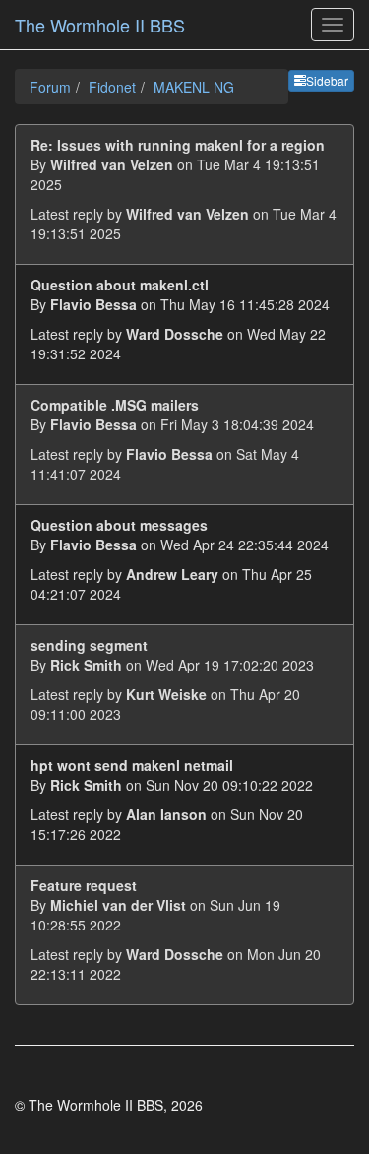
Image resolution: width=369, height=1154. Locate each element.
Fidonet (112, 86)
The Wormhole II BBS (100, 24)
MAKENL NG (194, 86)
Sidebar (327, 80)
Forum (50, 86)
